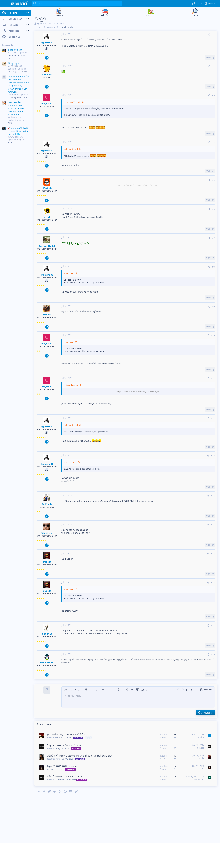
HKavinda (47, 188)
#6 (213, 209)
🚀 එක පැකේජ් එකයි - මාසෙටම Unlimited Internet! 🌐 (18, 131)
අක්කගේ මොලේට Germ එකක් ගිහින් (66, 734)
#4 (213, 142)
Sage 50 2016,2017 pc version (63, 766)
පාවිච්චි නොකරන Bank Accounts (64, 776)
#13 (213, 455)
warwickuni (199, 779)
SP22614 (47, 561)
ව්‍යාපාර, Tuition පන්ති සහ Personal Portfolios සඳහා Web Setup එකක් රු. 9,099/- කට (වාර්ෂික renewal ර (18, 84)
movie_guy (52, 737)
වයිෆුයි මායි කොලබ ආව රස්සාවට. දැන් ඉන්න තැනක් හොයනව (79, 755)
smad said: (69, 273)
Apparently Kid (47, 245)
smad (47, 217)
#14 (213, 496)
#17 (213, 582)
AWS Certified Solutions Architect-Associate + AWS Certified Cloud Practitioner (18, 108)
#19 (213, 654)
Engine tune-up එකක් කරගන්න (64, 745)
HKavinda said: (71, 385)
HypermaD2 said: (72, 102)
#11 (213, 378)
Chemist (200, 758)
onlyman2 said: (71, 149)
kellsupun (46, 74)
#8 (213, 266)
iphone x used (15, 49)
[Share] (209, 34)
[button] (6, 3)
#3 (213, 95)
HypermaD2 (42, 23)
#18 (213, 625)
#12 (213, 418)
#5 (213, 180)
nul (48, 769)
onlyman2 (46, 103)
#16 (213, 553)
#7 (213, 237)
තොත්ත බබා (47, 532)
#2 (213, 66)
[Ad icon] (4, 77)
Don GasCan (46, 662)
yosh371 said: (70, 462)
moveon (50, 748)
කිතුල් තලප (13, 63)
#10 (213, 335)
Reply (211, 57)
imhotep (200, 737)
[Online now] (46, 659)
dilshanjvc (46, 633)
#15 (213, 524)
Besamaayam (53, 758)
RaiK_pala (47, 504)
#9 (213, 306)
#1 (213, 34)
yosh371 (47, 314)
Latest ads (7, 45)
